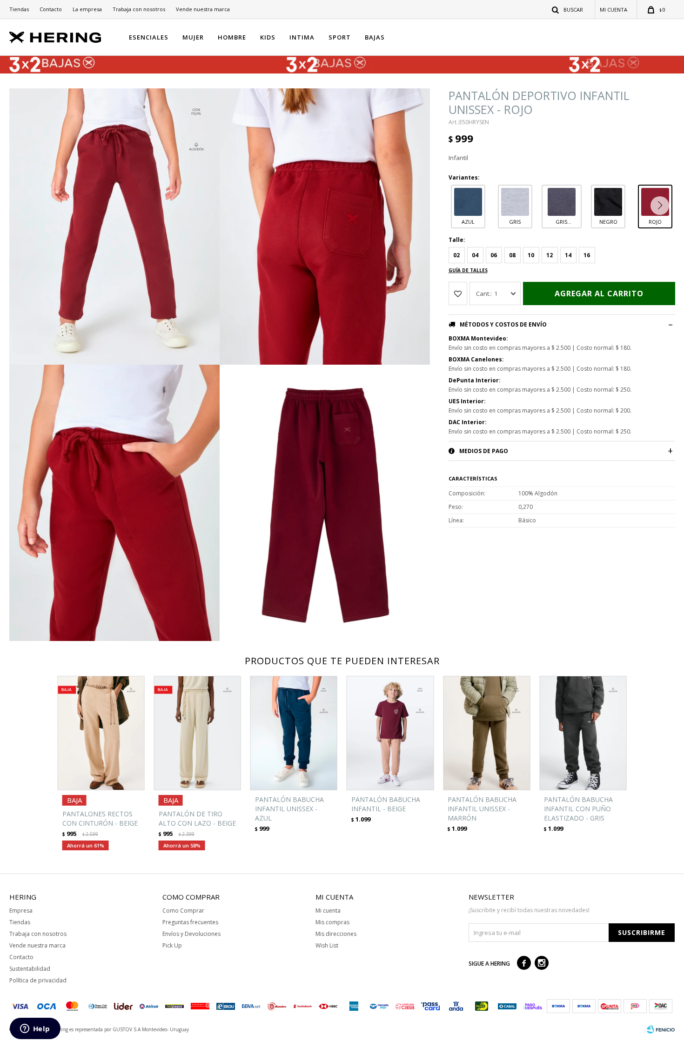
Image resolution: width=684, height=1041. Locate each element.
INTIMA (302, 37)
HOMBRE (232, 37)
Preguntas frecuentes (190, 922)
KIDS (267, 37)
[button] (567, 9)
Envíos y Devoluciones (191, 934)
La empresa (87, 9)
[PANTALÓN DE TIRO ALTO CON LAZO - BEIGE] (197, 733)
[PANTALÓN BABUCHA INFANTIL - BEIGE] (390, 733)
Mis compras (332, 922)
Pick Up (172, 945)
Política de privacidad (38, 980)
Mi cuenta (328, 910)
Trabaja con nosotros (139, 9)
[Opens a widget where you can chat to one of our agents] (34, 1029)
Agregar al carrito (599, 293)
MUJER (193, 37)
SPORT (340, 37)
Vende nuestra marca (203, 9)
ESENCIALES (148, 37)
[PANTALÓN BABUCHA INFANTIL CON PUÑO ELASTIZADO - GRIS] (582, 733)
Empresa (21, 910)
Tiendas (19, 9)
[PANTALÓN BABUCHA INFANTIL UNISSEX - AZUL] (293, 733)
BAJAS (375, 37)
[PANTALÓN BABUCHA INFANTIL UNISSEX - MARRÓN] (486, 733)
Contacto (51, 9)
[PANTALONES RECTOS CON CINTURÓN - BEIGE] (101, 733)
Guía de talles (468, 270)
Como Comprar (183, 910)
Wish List (326, 945)
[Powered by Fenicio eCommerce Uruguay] (661, 1029)
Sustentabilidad (29, 969)
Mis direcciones (335, 934)
